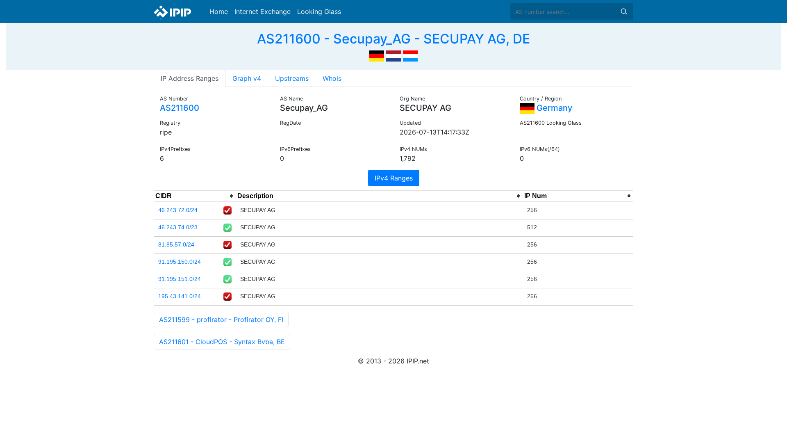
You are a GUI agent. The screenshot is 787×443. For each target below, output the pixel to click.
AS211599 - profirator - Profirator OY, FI (221, 319)
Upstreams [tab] (292, 78)
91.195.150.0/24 (179, 261)
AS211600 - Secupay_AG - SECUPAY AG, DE (393, 39)
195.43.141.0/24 (179, 296)
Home (218, 11)
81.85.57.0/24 (176, 244)
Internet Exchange (262, 11)
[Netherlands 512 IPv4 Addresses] (393, 55)
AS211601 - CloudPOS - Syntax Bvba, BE (222, 342)
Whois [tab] (332, 78)
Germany (553, 108)
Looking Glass (319, 11)
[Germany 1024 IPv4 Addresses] (376, 55)
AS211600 (179, 108)
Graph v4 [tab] (246, 78)
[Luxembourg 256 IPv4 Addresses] (410, 55)
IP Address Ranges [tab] (189, 78)
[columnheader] (195, 196)
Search (623, 11)
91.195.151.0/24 (179, 279)
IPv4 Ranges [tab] (394, 178)
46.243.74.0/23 (178, 227)
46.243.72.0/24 (178, 210)
